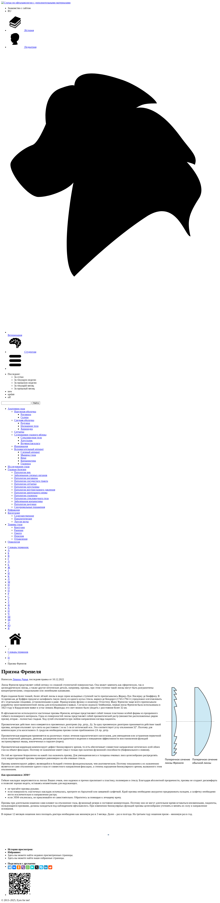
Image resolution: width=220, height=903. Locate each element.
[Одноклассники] (19, 867)
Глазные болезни (17, 469)
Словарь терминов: (18, 547)
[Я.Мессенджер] (32, 867)
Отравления (20, 539)
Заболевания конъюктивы (28, 501)
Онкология (14, 541)
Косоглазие (14, 512)
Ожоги (18, 533)
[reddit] (50, 867)
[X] (37, 867)
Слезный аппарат (30, 452)
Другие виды (21, 521)
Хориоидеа (27, 429)
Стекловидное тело (31, 437)
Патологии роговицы (26, 478)
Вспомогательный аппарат (29, 449)
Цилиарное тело (29, 426)
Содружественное (24, 515)
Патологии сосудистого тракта (31, 481)
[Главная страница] (16, 646)
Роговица (26, 414)
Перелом (19, 536)
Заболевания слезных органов (30, 475)
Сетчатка (19, 431)
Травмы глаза (15, 524)
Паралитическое (23, 518)
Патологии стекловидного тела (31, 498)
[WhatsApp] (28, 867)
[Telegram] (10, 867)
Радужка (25, 423)
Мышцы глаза (28, 455)
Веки (23, 457)
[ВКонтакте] (14, 867)
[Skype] (41, 867)
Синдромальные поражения (29, 507)
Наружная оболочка (25, 411)
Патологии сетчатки (25, 484)
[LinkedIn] (46, 867)
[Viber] (23, 867)
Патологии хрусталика (26, 486)
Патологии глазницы (25, 495)
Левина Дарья (20, 679)
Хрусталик (27, 440)
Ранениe (18, 530)
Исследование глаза (18, 466)
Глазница (26, 463)
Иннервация (21, 446)
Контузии (19, 527)
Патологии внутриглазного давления (34, 489)
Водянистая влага (30, 443)
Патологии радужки (25, 504)
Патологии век (22, 472)
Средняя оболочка (24, 420)
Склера (25, 417)
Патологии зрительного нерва (30, 492)
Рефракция (14, 510)
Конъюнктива (28, 460)
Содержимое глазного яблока (30, 434)
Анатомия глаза (16, 408)
